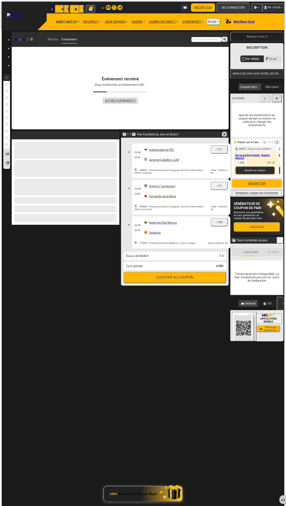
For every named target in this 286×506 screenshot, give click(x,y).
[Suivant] (133, 134)
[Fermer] (280, 372)
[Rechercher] (225, 39)
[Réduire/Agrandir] (280, 309)
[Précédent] (124, 134)
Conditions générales (254, 122)
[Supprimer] (224, 134)
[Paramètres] (256, 8)
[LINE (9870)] (15, 39)
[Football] (23, 39)
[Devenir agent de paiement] (185, 7)
